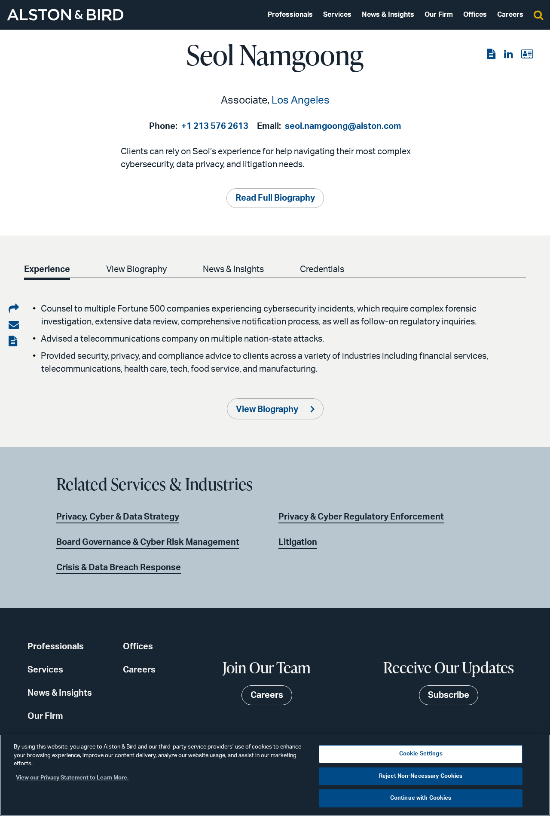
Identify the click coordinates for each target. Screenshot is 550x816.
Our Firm (439, 14)
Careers (510, 14)
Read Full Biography (275, 198)
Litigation (297, 542)
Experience (47, 269)
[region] (275, 775)
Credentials (322, 269)
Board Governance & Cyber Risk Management (147, 542)
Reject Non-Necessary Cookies (421, 776)
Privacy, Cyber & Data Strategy (117, 517)
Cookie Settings (421, 754)
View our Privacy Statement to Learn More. (72, 778)
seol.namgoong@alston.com (343, 126)
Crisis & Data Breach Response (118, 567)
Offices (475, 14)
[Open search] (538, 14)
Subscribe (448, 695)
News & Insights (388, 14)
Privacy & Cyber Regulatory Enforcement (361, 517)
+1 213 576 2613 (214, 126)
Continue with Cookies (421, 798)
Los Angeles (301, 100)
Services (337, 14)
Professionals (290, 14)
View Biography (136, 269)
